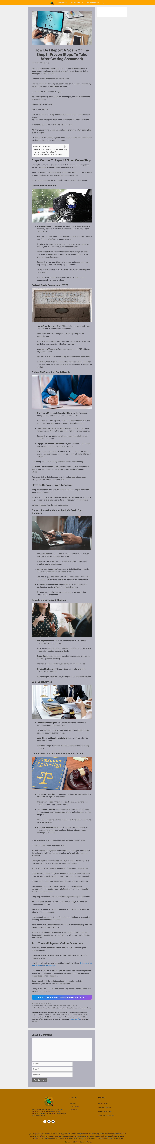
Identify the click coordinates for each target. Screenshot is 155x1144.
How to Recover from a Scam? (45, 152)
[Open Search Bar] (102, 2)
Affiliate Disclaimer (104, 1107)
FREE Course (74, 1107)
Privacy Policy (103, 1103)
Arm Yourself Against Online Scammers (48, 154)
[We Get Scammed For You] (52, 2)
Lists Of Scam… (75, 3)
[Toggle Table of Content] (65, 146)
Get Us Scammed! (92, 3)
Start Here (61, 3)
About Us (73, 1103)
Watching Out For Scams (42, 1003)
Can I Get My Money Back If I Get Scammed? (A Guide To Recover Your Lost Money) (63, 1008)
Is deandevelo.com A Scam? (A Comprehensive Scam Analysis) (55, 1006)
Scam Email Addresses (106, 1115)
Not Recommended (104, 1111)
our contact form (75, 1019)
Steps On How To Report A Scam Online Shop (50, 149)
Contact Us (74, 1110)
